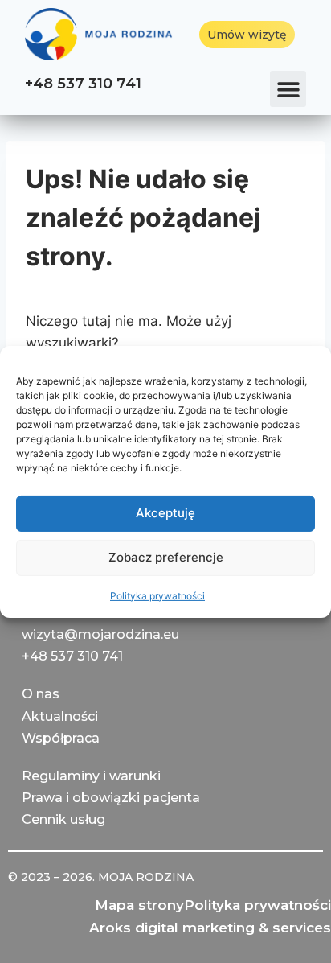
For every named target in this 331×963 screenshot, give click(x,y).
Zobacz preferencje (165, 557)
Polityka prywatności (157, 595)
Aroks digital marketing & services (210, 928)
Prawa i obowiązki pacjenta (111, 797)
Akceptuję (165, 513)
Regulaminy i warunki (91, 776)
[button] (288, 89)
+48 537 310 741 (83, 84)
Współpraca (61, 738)
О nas (40, 694)
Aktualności (60, 716)
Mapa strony (139, 905)
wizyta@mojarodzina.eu (100, 634)
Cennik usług (63, 819)
